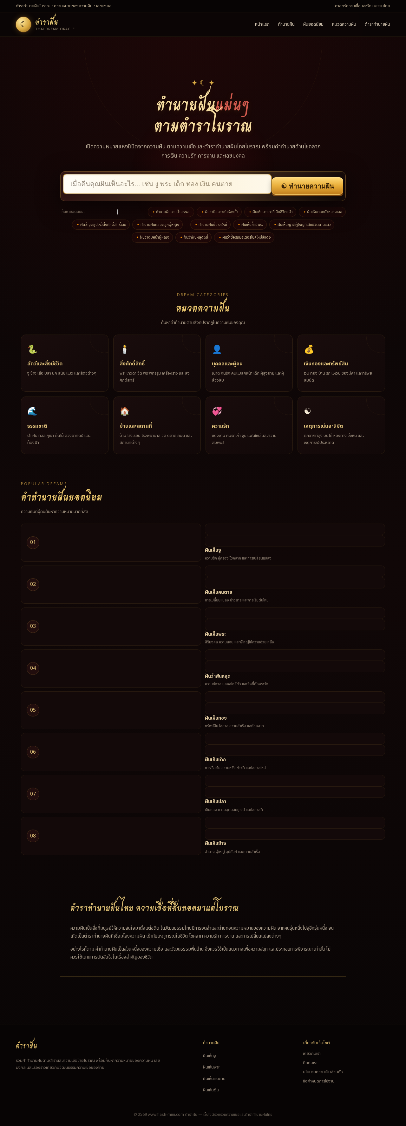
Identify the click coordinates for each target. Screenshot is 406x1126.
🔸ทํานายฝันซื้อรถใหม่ (210, 224)
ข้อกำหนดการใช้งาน (319, 1081)
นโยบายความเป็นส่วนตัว (323, 1072)
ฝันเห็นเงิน (211, 1090)
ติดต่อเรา (310, 1063)
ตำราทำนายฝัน (377, 24)
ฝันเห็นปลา (215, 801)
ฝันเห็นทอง (216, 718)
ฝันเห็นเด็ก (215, 759)
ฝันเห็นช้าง (215, 843)
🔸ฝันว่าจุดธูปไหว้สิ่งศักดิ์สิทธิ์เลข (100, 224)
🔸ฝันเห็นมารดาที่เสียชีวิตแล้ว (270, 212)
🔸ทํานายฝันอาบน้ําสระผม (171, 212)
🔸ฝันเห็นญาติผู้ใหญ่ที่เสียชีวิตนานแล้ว (302, 224)
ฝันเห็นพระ (215, 634)
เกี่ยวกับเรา (312, 1053)
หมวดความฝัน (344, 24)
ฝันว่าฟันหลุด (218, 676)
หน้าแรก (262, 24)
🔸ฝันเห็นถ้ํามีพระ (250, 224)
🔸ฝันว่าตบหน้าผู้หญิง (152, 237)
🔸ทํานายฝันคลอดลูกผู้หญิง (157, 224)
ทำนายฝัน (286, 24)
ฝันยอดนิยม (313, 24)
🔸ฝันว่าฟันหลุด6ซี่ (193, 237)
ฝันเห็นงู (213, 550)
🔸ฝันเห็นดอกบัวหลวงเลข (322, 212)
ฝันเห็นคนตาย (218, 592)
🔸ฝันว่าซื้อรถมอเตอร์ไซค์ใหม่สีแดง (244, 237)
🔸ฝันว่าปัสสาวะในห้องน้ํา (219, 212)
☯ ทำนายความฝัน (307, 186)
